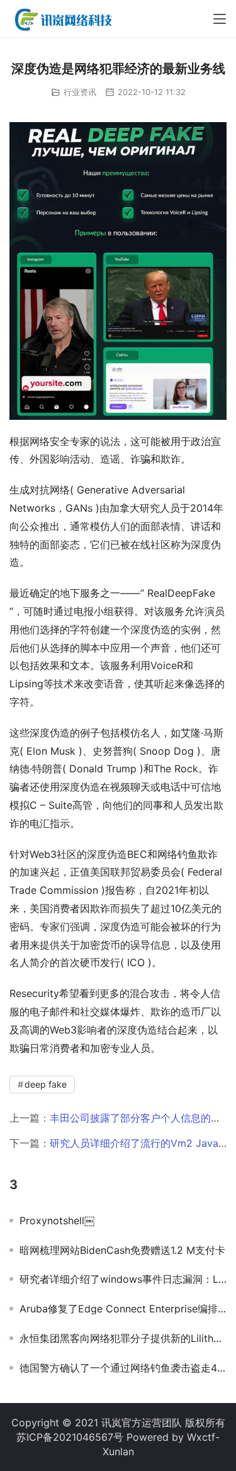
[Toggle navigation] (219, 19)
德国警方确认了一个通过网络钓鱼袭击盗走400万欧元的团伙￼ (123, 1367)
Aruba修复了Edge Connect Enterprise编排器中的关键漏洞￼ (123, 1308)
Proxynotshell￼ (57, 1220)
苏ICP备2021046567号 (69, 1437)
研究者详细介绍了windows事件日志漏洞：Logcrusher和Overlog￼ (123, 1279)
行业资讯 (80, 92)
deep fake (46, 1084)
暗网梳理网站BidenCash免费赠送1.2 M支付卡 (122, 1250)
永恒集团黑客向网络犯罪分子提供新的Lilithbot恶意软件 (123, 1338)
